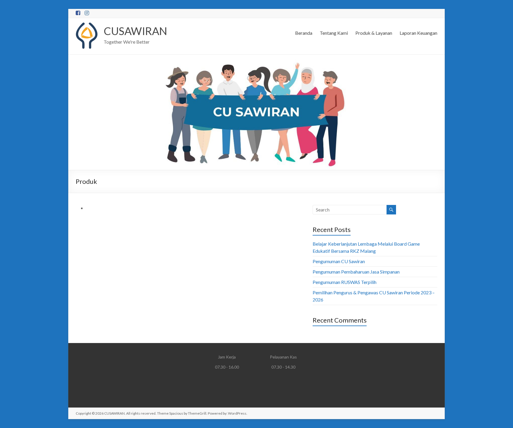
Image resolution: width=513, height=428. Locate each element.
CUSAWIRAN (135, 30)
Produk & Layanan (373, 33)
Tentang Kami (334, 33)
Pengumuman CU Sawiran (339, 261)
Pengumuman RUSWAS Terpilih (344, 282)
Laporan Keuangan (418, 33)
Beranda (303, 33)
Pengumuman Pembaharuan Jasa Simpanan (356, 271)
